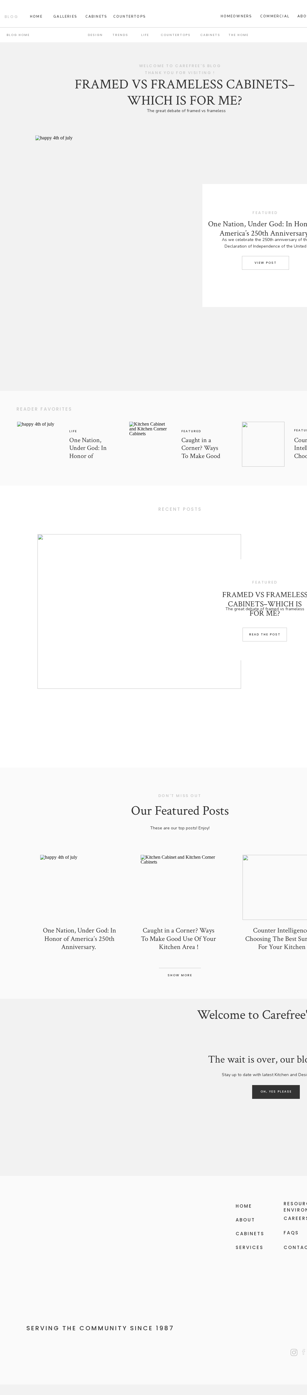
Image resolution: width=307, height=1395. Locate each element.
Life (73, 431)
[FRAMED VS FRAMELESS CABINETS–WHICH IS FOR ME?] (139, 611)
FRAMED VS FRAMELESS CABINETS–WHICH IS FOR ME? (185, 92)
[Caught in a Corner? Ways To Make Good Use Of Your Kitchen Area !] (150, 444)
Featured (191, 431)
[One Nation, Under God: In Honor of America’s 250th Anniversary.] (151, 247)
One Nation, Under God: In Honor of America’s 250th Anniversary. (90, 456)
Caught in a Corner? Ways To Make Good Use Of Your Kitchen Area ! (200, 456)
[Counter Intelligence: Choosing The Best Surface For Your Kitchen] (263, 444)
